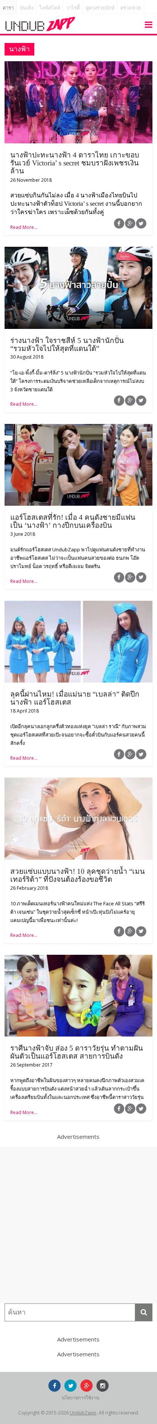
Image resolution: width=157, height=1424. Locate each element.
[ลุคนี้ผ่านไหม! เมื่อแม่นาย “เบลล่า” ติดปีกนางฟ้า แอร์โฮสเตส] (78, 605)
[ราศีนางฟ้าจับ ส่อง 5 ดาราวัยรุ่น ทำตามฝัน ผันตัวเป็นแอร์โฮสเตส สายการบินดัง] (78, 959)
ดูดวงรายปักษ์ (100, 8)
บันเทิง (27, 8)
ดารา (8, 8)
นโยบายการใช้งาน (80, 1397)
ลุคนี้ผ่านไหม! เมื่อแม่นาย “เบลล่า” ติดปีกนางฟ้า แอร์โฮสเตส (74, 698)
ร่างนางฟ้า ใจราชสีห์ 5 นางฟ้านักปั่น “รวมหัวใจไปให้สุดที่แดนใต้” (67, 344)
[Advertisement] (78, 1225)
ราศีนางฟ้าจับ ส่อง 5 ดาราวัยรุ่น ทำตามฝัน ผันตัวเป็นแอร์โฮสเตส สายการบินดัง (76, 1052)
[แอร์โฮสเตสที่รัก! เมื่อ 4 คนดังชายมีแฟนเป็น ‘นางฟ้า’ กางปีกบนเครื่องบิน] (78, 428)
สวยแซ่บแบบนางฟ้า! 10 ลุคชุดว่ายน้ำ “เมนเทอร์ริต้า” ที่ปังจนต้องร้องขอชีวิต (77, 875)
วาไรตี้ (73, 8)
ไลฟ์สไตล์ (49, 8)
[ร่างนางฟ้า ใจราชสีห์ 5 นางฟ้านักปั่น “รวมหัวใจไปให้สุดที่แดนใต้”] (78, 251)
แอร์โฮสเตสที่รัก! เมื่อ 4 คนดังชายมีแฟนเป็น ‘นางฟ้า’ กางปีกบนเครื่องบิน (72, 521)
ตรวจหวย (130, 8)
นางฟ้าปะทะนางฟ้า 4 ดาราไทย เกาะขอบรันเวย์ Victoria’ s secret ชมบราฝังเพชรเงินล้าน (74, 163)
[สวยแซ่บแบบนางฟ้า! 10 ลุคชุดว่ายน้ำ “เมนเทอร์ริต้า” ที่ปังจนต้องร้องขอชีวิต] (78, 782)
